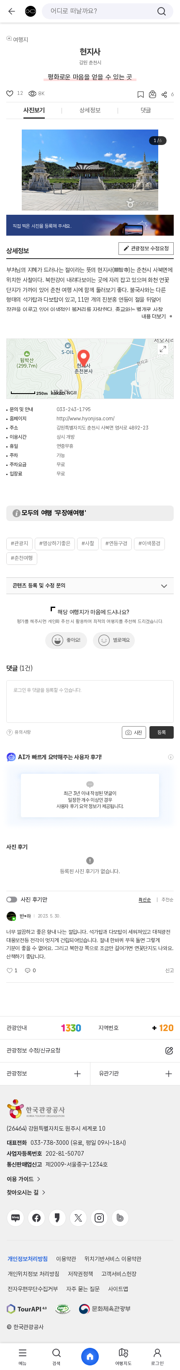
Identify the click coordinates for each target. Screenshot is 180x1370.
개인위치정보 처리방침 (33, 1274)
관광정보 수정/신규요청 (33, 1050)
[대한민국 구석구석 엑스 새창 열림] (78, 1218)
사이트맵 (118, 1289)
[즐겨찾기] (138, 95)
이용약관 (66, 1259)
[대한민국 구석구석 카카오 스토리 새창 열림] (57, 1218)
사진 (137, 733)
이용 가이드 (20, 1179)
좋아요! (73, 640)
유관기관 (109, 1073)
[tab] (22, 1357)
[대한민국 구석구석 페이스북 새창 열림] (36, 1218)
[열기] (164, 586)
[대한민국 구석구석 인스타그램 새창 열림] (99, 1218)
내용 (153, 316)
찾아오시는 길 (23, 1192)
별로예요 (121, 640)
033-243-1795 (74, 409)
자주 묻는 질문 (83, 1289)
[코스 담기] (150, 94)
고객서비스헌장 (118, 1274)
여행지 (20, 39)
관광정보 (17, 1073)
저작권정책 (80, 1274)
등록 (161, 732)
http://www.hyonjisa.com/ (85, 419)
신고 (169, 970)
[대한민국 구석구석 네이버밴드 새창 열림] (120, 1218)
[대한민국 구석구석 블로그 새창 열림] (15, 1218)
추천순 (168, 899)
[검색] (162, 11)
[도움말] (9, 732)
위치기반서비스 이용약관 (113, 1259)
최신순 (145, 899)
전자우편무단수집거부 (33, 1289)
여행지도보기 (163, 349)
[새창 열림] (27, 1309)
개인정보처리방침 (28, 1259)
